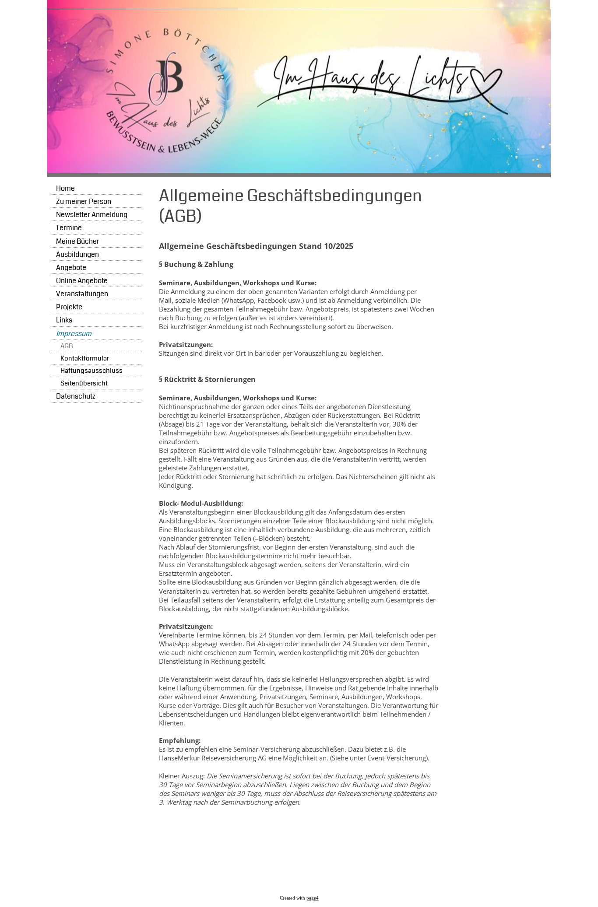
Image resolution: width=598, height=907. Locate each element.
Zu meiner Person (83, 201)
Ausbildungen (77, 254)
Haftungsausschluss (91, 370)
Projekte (69, 307)
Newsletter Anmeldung (91, 215)
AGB (66, 346)
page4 (312, 898)
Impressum (73, 334)
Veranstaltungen (82, 294)
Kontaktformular (84, 358)
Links (64, 320)
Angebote (71, 268)
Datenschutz (75, 396)
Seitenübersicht (84, 383)
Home (65, 188)
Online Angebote (82, 281)
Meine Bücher (77, 241)
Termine (69, 228)
